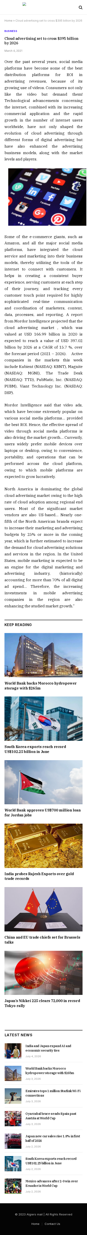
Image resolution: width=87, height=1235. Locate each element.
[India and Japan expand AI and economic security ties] (13, 1051)
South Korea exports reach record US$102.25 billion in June (35, 749)
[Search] (80, 7)
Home (8, 20)
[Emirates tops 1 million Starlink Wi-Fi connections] (13, 1096)
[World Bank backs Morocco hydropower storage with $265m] (43, 655)
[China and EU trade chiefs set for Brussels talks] (43, 909)
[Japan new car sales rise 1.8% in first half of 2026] (13, 1141)
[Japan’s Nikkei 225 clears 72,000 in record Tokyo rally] (43, 973)
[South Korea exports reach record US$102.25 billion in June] (43, 718)
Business (10, 31)
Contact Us (52, 1224)
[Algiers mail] (43, 7)
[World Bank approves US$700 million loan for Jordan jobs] (43, 782)
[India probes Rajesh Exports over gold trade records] (43, 846)
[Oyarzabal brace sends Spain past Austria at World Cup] (13, 1118)
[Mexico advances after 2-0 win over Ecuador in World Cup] (13, 1186)
